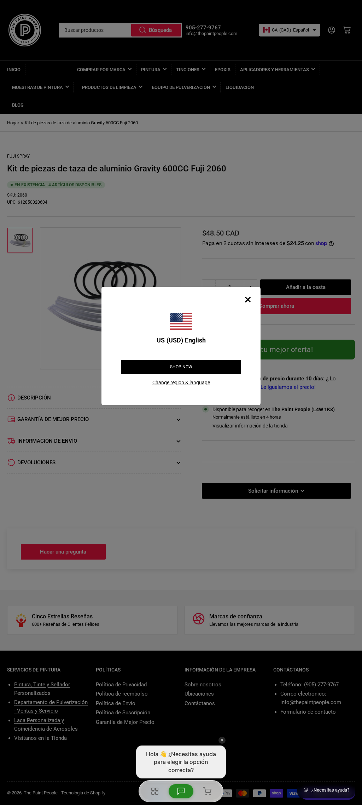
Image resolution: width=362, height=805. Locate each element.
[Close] (247, 299)
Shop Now (181, 366)
